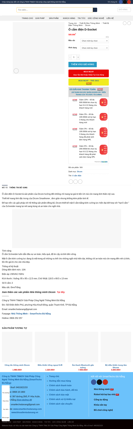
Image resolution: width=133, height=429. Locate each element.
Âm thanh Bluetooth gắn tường (83, 366)
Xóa (107, 37)
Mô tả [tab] (5, 188)
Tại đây (61, 292)
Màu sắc (71, 40)
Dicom (87, 25)
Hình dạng (72, 48)
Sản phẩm (54, 18)
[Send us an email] (125, 2)
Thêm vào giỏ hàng (82, 64)
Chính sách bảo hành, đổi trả (63, 390)
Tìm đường (5, 392)
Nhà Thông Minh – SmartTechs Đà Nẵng (31, 314)
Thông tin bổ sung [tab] (18, 188)
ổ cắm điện (76, 176)
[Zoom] (16, 70)
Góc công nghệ (96, 18)
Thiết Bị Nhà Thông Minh (89, 23)
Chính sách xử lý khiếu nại (62, 399)
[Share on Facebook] (71, 181)
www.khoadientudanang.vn (24, 412)
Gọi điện (5, 409)
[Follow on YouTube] (129, 2)
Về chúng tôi (112, 2)
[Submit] (95, 10)
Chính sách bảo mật (59, 395)
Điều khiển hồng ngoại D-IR (50, 365)
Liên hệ (110, 18)
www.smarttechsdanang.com (27, 409)
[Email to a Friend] (80, 181)
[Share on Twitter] (75, 181)
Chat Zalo (6, 401)
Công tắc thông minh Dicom (17, 365)
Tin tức (81, 18)
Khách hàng (69, 18)
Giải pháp (40, 18)
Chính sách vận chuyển (60, 404)
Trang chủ (27, 18)
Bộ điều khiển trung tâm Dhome (116, 366)
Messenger (5, 417)
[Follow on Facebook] (121, 2)
